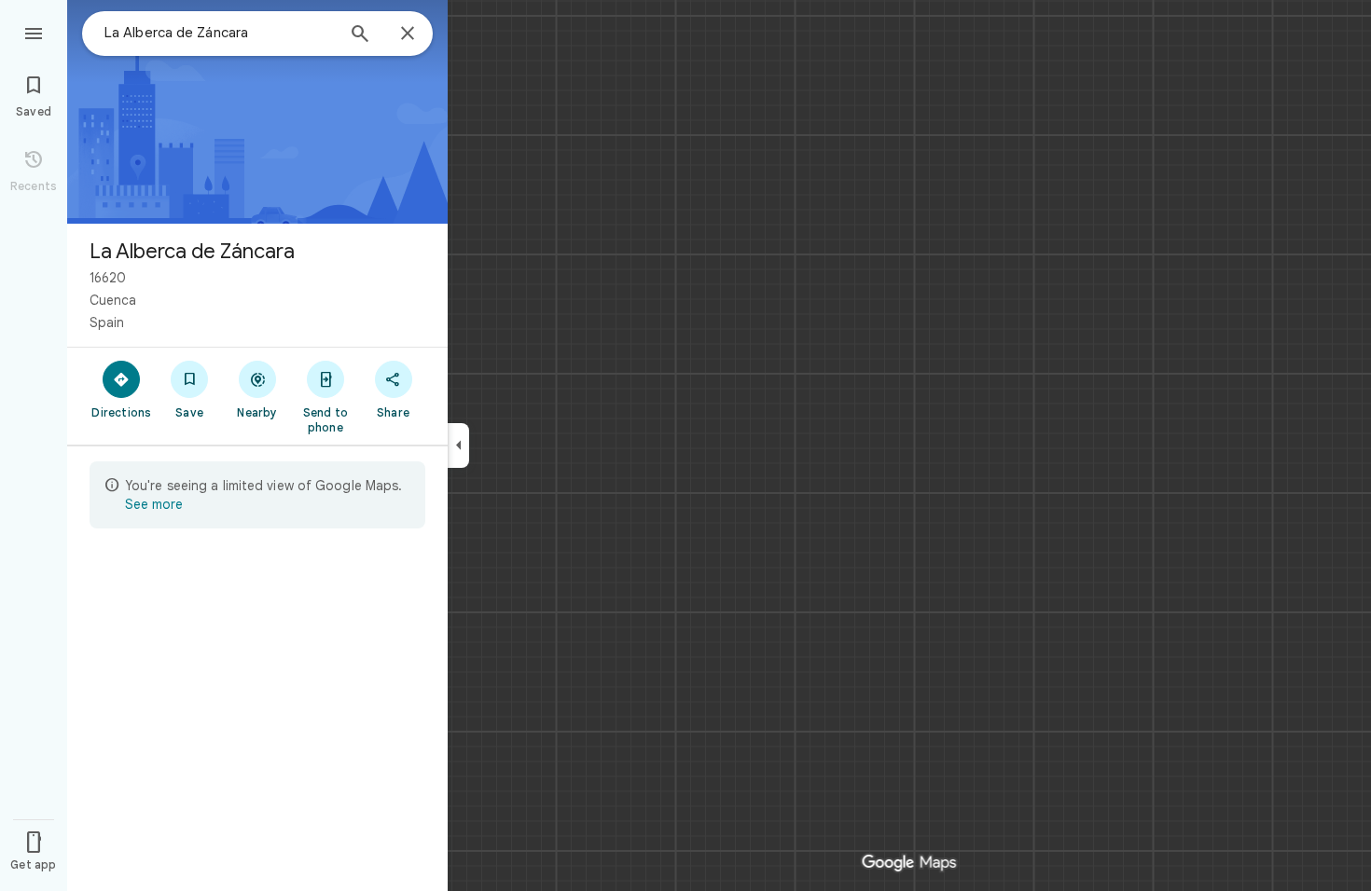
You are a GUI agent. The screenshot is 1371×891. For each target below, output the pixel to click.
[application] (685, 445)
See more (154, 504)
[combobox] (219, 32)
